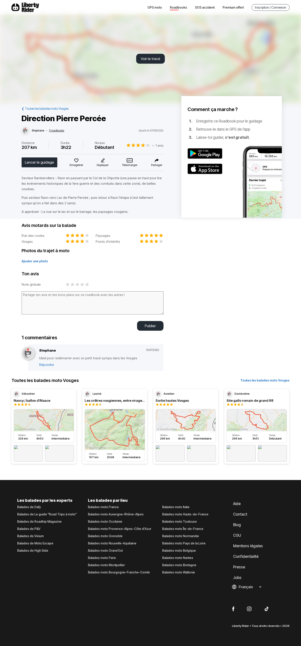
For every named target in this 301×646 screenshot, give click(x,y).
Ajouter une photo (35, 261)
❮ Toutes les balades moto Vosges (45, 108)
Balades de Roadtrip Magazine (39, 521)
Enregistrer (76, 165)
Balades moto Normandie (180, 536)
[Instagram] (249, 609)
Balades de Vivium (30, 536)
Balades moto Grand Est (105, 550)
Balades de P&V (28, 528)
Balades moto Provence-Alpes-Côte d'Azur (119, 528)
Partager (156, 165)
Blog (237, 525)
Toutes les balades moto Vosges (265, 380)
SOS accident (205, 7)
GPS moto (154, 7)
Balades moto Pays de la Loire (184, 543)
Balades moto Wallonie (178, 572)
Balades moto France (103, 507)
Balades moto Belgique (179, 550)
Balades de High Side (32, 550)
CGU (237, 535)
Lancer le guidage (39, 162)
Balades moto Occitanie (105, 521)
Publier (150, 326)
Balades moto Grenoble (105, 536)
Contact (240, 514)
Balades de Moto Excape (35, 543)
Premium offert (233, 7)
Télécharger (129, 165)
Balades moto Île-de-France (182, 528)
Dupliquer (102, 165)
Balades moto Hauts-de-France (185, 514)
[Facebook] (233, 609)
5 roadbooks (56, 130)
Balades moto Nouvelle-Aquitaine (112, 543)
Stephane (38, 130)
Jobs (237, 577)
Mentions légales (248, 546)
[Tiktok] (266, 609)
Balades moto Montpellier (106, 565)
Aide (237, 504)
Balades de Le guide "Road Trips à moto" (47, 514)
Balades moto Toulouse (179, 521)
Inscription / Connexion (270, 7)
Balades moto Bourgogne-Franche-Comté (119, 572)
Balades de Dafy (29, 507)
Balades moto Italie (176, 507)
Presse (239, 567)
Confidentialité (245, 556)
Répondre (46, 364)
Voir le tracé (150, 59)
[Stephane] (25, 131)
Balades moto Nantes (177, 557)
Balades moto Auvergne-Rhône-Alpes (116, 514)
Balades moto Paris (102, 557)
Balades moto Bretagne (179, 565)
